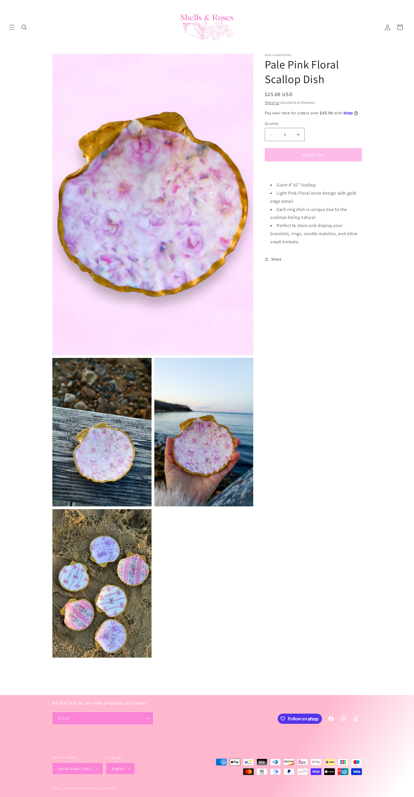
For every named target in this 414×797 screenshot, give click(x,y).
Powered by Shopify (101, 789)
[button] (12, 27)
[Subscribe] (147, 718)
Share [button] (276, 259)
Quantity (272, 123)
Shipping (272, 102)
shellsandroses (75, 789)
